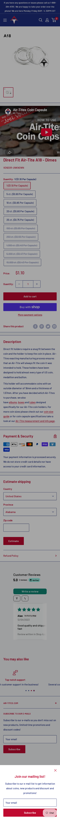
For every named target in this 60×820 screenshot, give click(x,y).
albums (13, 402)
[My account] (47, 20)
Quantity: (8, 284)
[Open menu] (5, 20)
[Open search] (40, 20)
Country (7, 488)
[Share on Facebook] (35, 326)
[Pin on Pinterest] (41, 326)
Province (8, 504)
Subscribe (30, 812)
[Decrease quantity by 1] (19, 284)
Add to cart (30, 296)
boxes (21, 402)
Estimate (13, 540)
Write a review (30, 591)
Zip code (7, 520)
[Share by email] (54, 326)
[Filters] (16, 598)
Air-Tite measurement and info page (35, 420)
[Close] (55, 770)
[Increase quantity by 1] (36, 284)
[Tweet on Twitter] (48, 326)
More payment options (30, 314)
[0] (54, 20)
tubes (32, 402)
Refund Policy (10, 555)
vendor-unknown (13, 167)
